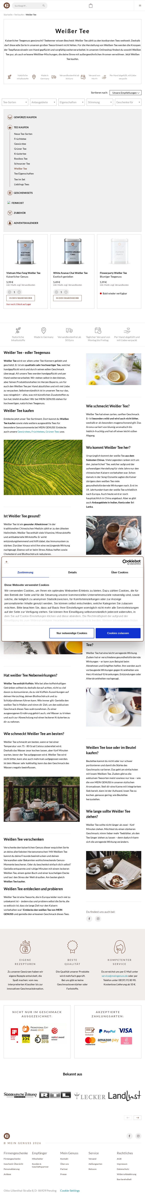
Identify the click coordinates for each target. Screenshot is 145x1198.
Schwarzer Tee (22, 163)
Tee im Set (19, 179)
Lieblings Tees (21, 184)
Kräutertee (20, 153)
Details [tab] (72, 572)
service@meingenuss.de (115, 975)
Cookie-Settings (70, 1190)
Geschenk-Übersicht (13, 1164)
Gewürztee (20, 143)
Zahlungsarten (95, 1164)
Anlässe (7, 1174)
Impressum (122, 1164)
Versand (92, 1158)
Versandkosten (28, 285)
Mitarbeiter (37, 1158)
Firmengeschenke (12, 1158)
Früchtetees (38, 431)
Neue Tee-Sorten (23, 133)
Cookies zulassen (118, 633)
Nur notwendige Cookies (72, 633)
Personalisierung (11, 1169)
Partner (64, 1169)
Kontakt (64, 1158)
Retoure (92, 1169)
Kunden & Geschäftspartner (40, 1165)
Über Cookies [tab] (119, 572)
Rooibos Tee (20, 158)
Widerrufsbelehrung (126, 1174)
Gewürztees (24, 431)
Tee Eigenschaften (24, 173)
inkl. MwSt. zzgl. (13, 285)
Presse (63, 1174)
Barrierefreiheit (124, 1179)
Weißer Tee (20, 168)
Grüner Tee (20, 148)
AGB (119, 1158)
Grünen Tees (52, 431)
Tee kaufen (19, 14)
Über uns (64, 1164)
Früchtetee (20, 138)
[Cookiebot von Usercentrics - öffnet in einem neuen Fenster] (125, 562)
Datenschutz (123, 1169)
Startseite (8, 14)
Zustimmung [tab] (25, 572)
